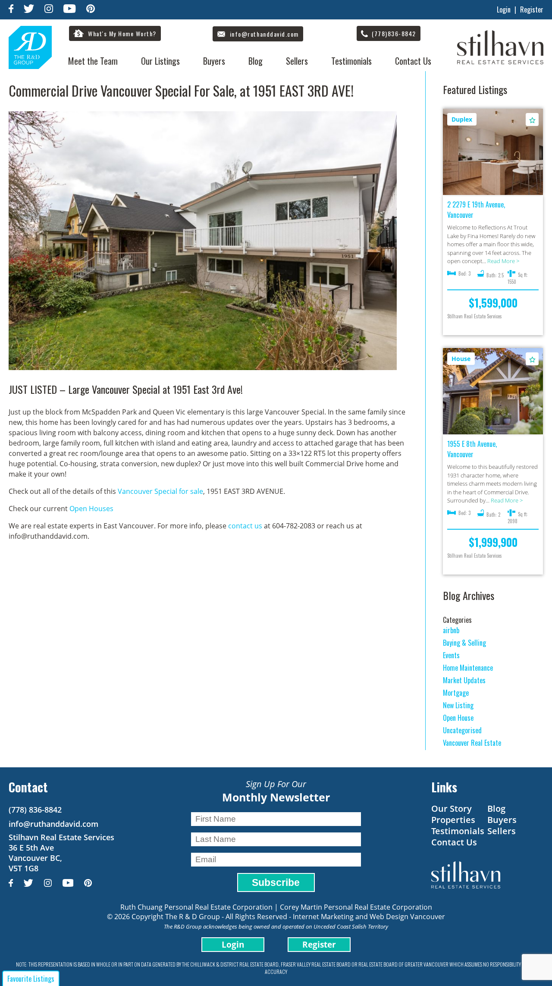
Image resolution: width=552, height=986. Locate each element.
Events (451, 655)
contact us (245, 526)
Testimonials (351, 60)
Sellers (297, 60)
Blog (255, 60)
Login (504, 9)
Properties (453, 820)
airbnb (451, 630)
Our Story (451, 808)
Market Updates (464, 680)
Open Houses (91, 508)
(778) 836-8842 (35, 809)
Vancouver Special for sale (160, 491)
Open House (458, 718)
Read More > (503, 261)
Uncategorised (462, 730)
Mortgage (456, 693)
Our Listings (160, 60)
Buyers (214, 60)
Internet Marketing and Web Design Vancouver (369, 916)
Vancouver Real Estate (472, 743)
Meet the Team (93, 60)
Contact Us (413, 60)
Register (531, 9)
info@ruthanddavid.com (53, 824)
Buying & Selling (464, 642)
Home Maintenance (468, 668)
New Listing (458, 705)
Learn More (493, 152)
